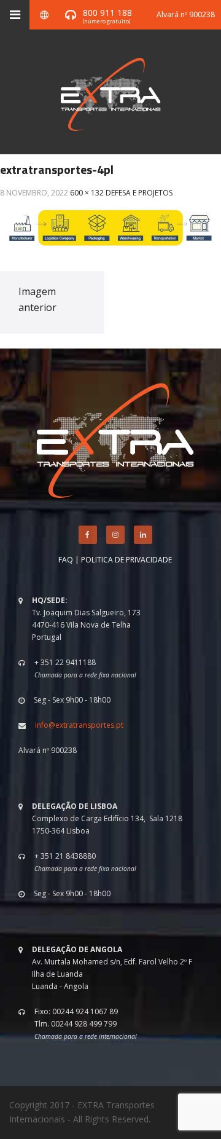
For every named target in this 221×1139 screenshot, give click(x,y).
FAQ (65, 559)
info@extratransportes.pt (79, 725)
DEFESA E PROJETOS (139, 192)
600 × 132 (87, 192)
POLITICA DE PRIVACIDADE (126, 559)
